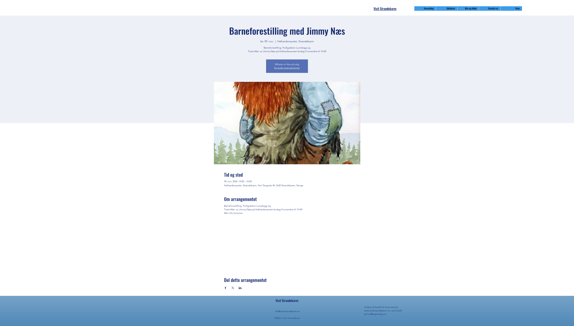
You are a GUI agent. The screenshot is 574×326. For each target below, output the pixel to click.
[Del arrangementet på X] (232, 288)
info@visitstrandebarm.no (287, 311)
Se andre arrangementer (287, 67)
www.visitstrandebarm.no (377, 310)
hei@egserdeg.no (376, 314)
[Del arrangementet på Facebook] (225, 288)
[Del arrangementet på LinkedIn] (240, 288)
